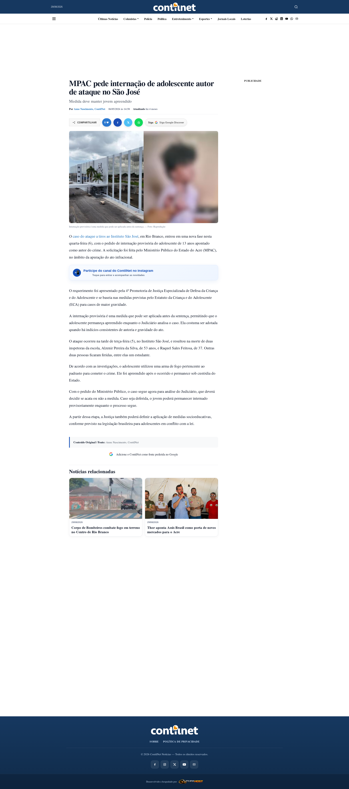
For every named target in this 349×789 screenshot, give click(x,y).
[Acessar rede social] (266, 18)
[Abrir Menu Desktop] (54, 19)
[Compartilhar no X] (128, 122)
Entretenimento (181, 19)
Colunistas (129, 19)
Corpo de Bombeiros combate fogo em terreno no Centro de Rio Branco (105, 529)
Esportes (204, 19)
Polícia (148, 19)
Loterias (246, 19)
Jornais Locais (226, 19)
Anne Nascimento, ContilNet (89, 109)
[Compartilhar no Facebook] (117, 122)
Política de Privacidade (181, 741)
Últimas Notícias (108, 19)
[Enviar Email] (297, 18)
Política (162, 19)
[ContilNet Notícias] (174, 7)
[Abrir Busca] (296, 7)
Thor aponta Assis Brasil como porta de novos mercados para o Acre (181, 529)
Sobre (154, 741)
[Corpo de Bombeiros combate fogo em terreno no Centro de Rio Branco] (105, 498)
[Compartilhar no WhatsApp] (139, 122)
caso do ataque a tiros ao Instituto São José (105, 236)
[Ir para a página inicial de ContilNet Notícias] (174, 729)
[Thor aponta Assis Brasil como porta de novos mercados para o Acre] (181, 498)
